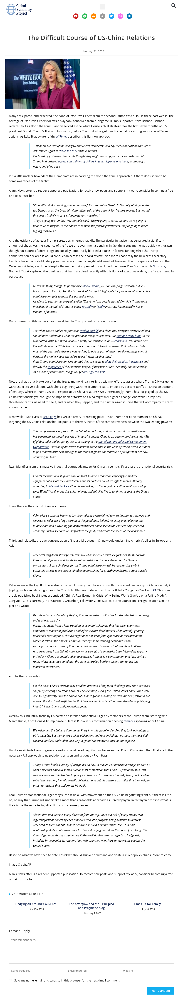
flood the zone (69, 151)
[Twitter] (111, 16)
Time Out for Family (147, 904)
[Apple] (102, 16)
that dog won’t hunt (129, 336)
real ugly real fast (94, 372)
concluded (120, 341)
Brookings (49, 417)
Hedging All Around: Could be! (35, 904)
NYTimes (61, 136)
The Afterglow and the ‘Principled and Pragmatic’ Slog (91, 906)
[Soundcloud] (93, 16)
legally (101, 307)
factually (87, 307)
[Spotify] (84, 16)
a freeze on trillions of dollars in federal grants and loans (93, 161)
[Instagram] (120, 16)
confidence (55, 367)
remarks (129, 721)
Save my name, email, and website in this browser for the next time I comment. (67, 980)
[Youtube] (75, 16)
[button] (102, 6)
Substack (159, 266)
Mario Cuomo (90, 286)
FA (154, 590)
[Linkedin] (129, 16)
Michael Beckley (59, 486)
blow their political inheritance (124, 362)
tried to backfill (89, 331)
